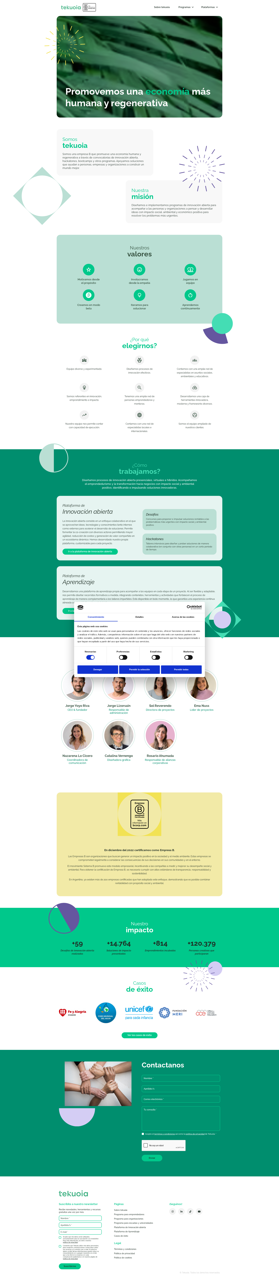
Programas (184, 7)
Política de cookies (123, 1258)
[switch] (123, 657)
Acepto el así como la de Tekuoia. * (180, 1134)
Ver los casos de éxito (139, 1035)
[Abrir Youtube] (199, 1211)
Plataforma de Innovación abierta (130, 1227)
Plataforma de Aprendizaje (127, 1232)
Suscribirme (70, 1266)
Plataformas (208, 7)
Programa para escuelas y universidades (133, 1223)
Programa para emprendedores (129, 1214)
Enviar (152, 1158)
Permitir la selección (139, 669)
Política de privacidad (124, 1253)
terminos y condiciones (164, 1134)
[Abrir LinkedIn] (181, 1211)
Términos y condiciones (125, 1249)
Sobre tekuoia (162, 7)
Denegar (97, 669)
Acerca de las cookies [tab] (183, 617)
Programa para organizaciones (128, 1219)
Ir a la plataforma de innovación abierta (90, 551)
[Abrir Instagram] (172, 1211)
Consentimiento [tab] (96, 617)
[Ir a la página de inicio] (78, 7)
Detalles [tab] (139, 617)
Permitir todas (181, 669)
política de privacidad (195, 1134)
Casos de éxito (121, 1236)
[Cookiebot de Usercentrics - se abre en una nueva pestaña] (189, 607)
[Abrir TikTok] (190, 1211)
